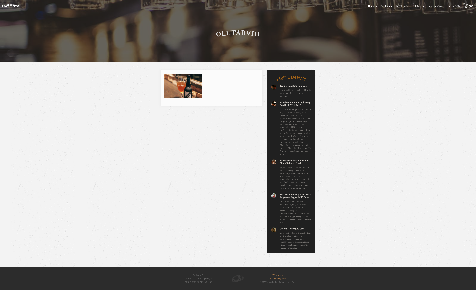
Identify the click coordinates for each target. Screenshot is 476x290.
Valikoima (386, 6)
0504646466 (277, 275)
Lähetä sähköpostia (277, 278)
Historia (372, 6)
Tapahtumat (402, 6)
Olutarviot (419, 6)
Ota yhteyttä (453, 6)
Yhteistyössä (436, 6)
